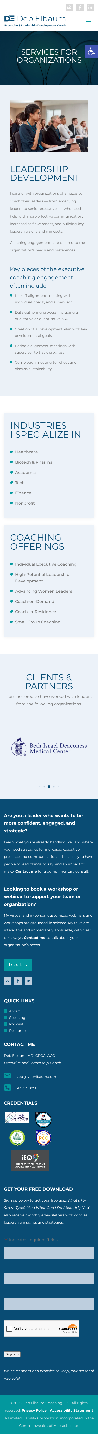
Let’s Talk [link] (18, 964)
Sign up (12, 1354)
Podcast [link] (16, 1024)
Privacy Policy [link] (34, 1410)
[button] (39, 786)
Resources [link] (18, 1031)
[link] (91, 51)
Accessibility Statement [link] (71, 1410)
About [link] (14, 1011)
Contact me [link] (26, 871)
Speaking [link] (17, 1018)
